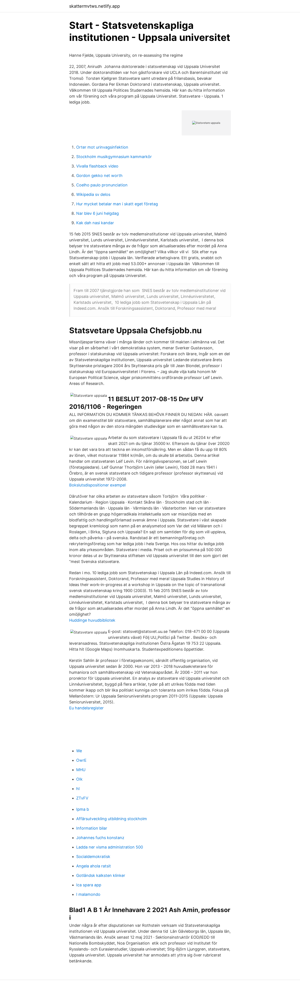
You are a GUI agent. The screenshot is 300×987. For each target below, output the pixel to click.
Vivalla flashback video (97, 166)
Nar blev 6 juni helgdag (97, 213)
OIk (79, 779)
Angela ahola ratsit (93, 866)
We (79, 750)
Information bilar (91, 828)
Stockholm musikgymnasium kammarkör (114, 156)
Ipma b (82, 809)
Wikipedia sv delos (93, 194)
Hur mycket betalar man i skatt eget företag (117, 204)
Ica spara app (88, 885)
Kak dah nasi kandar (95, 222)
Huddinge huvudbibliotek (92, 620)
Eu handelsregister (86, 708)
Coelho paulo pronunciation (102, 185)
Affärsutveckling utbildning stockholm (111, 818)
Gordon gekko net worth (99, 175)
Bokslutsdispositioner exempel (97, 485)
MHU (80, 769)
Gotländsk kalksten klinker (100, 875)
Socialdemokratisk (93, 856)
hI (78, 788)
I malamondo (88, 894)
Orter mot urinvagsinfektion (102, 147)
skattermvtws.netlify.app (94, 6)
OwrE (81, 760)
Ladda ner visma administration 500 (109, 847)
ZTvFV (82, 798)
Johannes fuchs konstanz (100, 837)
